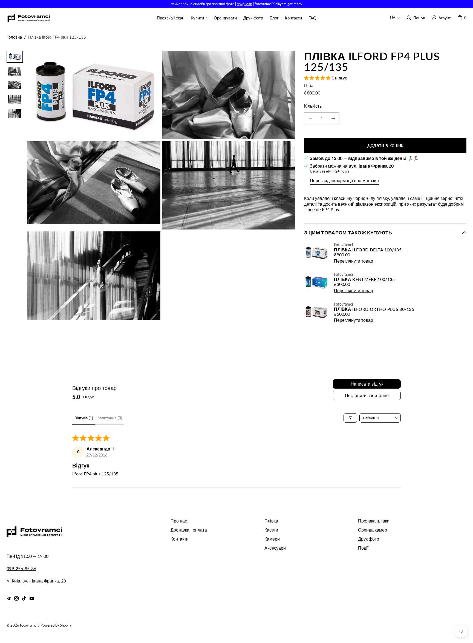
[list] (161, 185)
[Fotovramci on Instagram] (16, 598)
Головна (14, 37)
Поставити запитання (367, 395)
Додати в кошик (385, 145)
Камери (272, 538)
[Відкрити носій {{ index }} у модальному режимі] (93, 95)
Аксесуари (275, 547)
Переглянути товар (353, 260)
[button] (199, 18)
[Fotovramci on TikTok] (24, 598)
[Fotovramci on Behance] (9, 598)
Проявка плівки (374, 520)
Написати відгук (367, 383)
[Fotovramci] (28, 17)
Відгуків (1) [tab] (83, 417)
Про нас (179, 520)
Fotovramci (28, 625)
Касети (271, 529)
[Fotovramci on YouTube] (32, 598)
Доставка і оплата (189, 529)
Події (363, 547)
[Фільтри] (350, 418)
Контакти (180, 538)
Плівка (271, 520)
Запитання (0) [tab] (109, 417)
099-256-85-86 (21, 568)
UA (392, 17)
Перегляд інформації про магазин (344, 180)
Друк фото (368, 538)
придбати (244, 4)
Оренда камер (372, 529)
